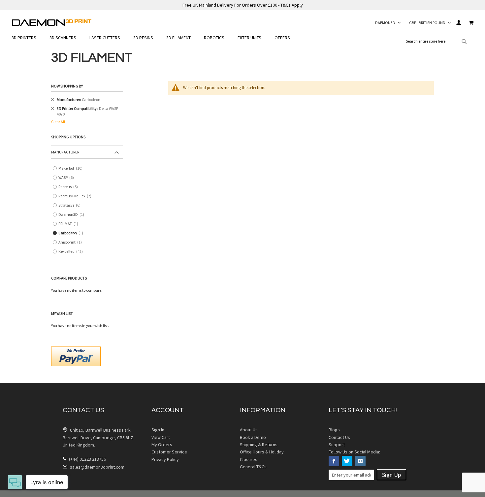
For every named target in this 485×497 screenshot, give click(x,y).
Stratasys (71, 205)
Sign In (458, 22)
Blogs (334, 430)
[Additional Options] (76, 355)
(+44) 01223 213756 (87, 459)
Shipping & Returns (258, 444)
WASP (68, 178)
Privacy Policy (165, 459)
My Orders (161, 444)
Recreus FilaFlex (77, 196)
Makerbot (71, 168)
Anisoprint (71, 242)
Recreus (70, 187)
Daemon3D (72, 214)
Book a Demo (253, 437)
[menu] (242, 37)
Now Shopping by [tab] (67, 85)
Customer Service (169, 452)
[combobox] (436, 41)
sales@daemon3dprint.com (96, 467)
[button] (388, 22)
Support (337, 444)
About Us (249, 430)
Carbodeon (72, 233)
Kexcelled (71, 251)
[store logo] (52, 22)
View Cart (160, 437)
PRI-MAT (69, 224)
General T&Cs (253, 467)
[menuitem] (27, 37)
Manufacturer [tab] (65, 151)
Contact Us (339, 437)
